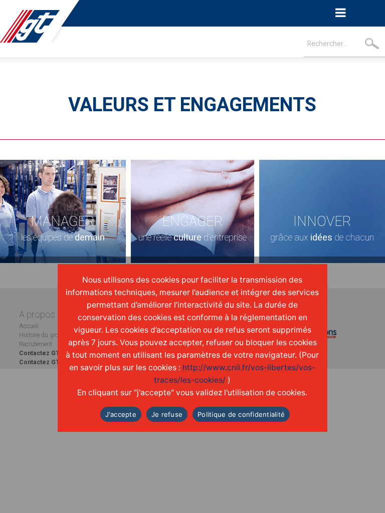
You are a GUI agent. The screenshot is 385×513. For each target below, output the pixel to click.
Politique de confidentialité (241, 414)
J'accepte (120, 414)
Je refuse (166, 414)
